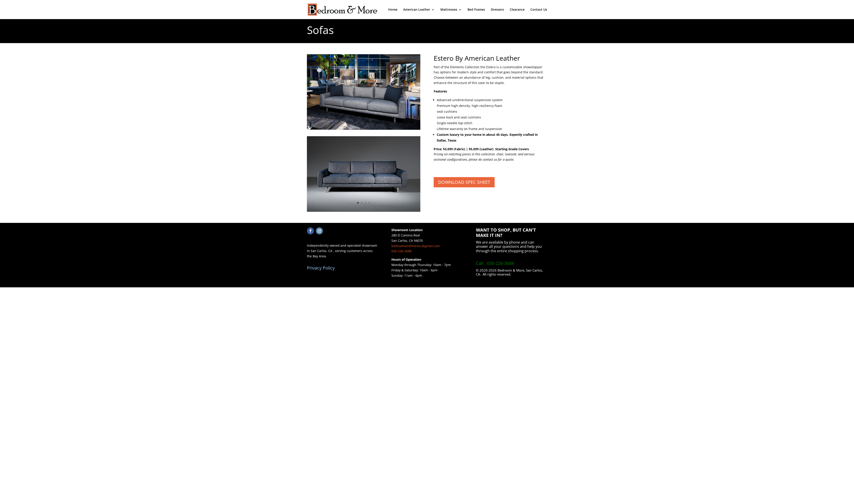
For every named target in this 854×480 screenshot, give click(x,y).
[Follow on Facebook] (310, 230)
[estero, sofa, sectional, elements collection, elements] (363, 210)
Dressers (497, 10)
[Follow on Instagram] (319, 230)
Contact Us (538, 10)
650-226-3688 (401, 251)
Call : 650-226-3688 (495, 263)
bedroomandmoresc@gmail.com (415, 246)
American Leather (416, 10)
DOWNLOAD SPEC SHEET (464, 182)
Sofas (320, 30)
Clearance (517, 10)
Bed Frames (476, 10)
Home (392, 10)
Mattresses (448, 10)
